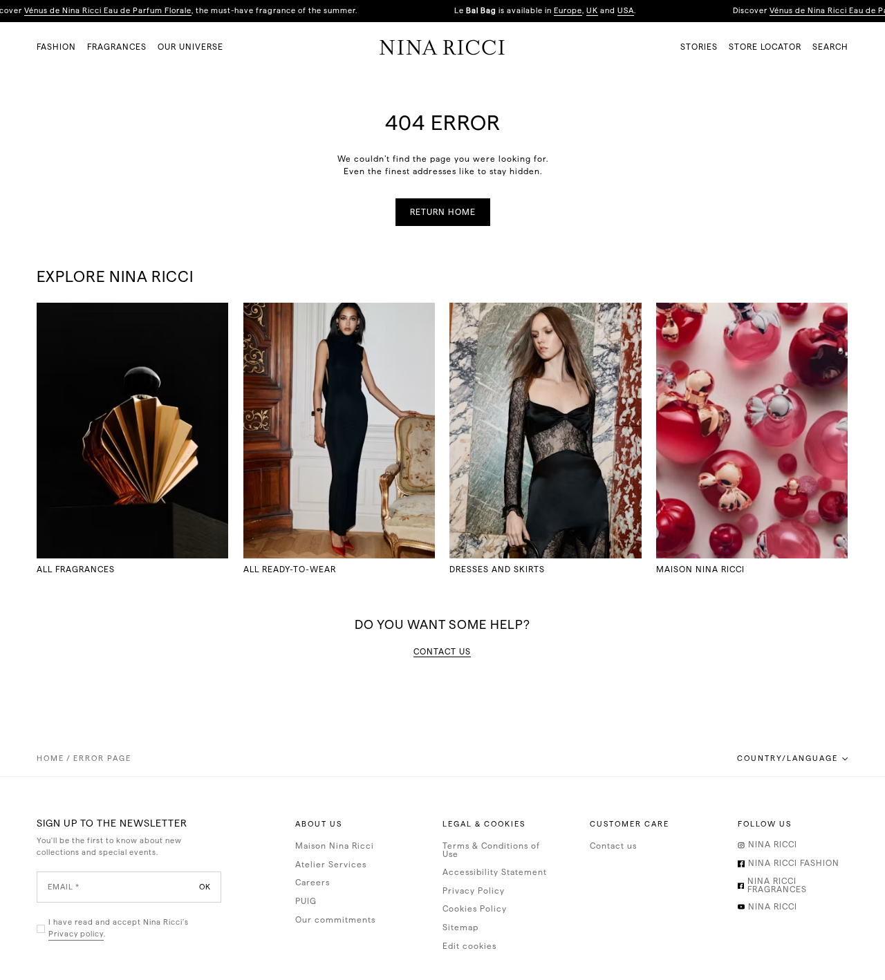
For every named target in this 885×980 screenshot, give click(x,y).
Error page (102, 758)
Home (50, 758)
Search (830, 47)
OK (205, 887)
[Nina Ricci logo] (442, 47)
